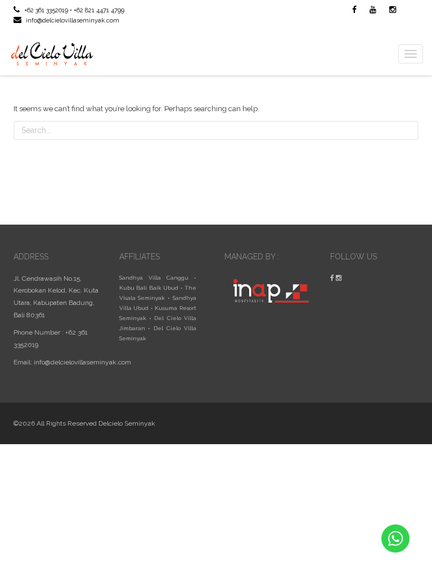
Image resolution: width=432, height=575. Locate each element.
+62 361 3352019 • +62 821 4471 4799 (73, 10)
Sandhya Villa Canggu (153, 278)
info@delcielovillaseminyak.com (71, 20)
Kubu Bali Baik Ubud (149, 288)
